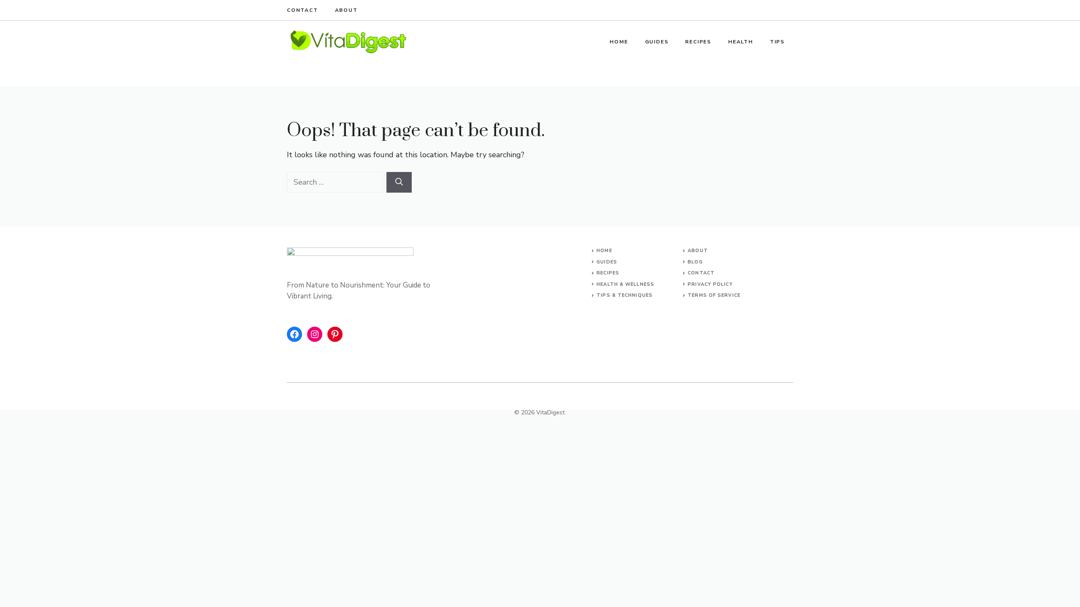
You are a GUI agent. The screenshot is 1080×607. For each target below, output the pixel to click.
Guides (657, 41)
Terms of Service (714, 295)
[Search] (399, 182)
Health (740, 41)
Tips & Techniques (625, 295)
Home (619, 41)
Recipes (698, 41)
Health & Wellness (625, 284)
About (346, 10)
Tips (777, 41)
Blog (695, 262)
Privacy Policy (710, 284)
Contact (302, 10)
